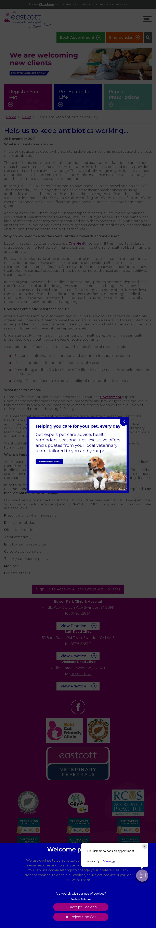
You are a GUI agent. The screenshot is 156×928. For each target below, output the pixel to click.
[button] (142, 875)
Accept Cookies (83, 907)
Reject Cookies (83, 917)
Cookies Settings (80, 899)
